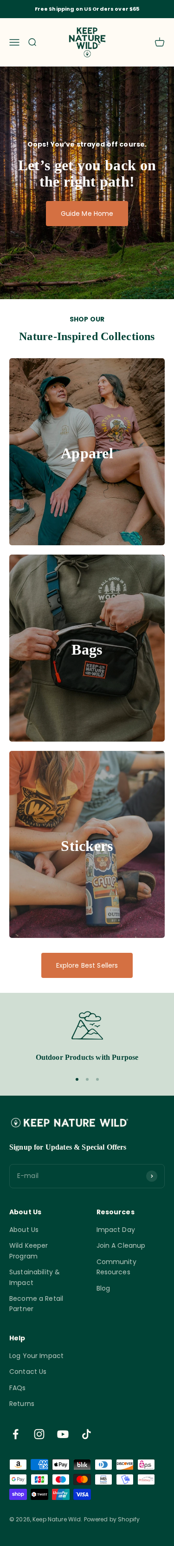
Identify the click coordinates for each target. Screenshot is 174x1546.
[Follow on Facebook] (15, 1434)
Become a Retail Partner (36, 1303)
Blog (103, 1288)
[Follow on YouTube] (63, 1434)
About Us (24, 1229)
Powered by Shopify (112, 1519)
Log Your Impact (36, 1355)
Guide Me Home (87, 213)
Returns (21, 1403)
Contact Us (27, 1371)
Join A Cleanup (121, 1245)
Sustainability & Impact (34, 1277)
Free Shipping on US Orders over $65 (87, 9)
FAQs (17, 1387)
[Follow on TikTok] (86, 1434)
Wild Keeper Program (28, 1250)
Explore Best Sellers (87, 965)
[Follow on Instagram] (39, 1434)
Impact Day (116, 1229)
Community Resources (116, 1267)
